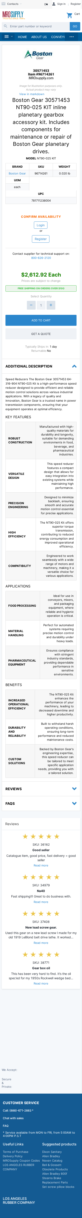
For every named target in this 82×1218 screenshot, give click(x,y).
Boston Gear (17, 173)
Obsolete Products (55, 1169)
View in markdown (31, 94)
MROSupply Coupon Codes (21, 1160)
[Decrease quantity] (31, 305)
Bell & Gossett (51, 1165)
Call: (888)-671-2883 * (18, 1110)
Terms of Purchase (15, 1152)
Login (41, 225)
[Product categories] (8, 36)
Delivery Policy (13, 1156)
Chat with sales (13, 1118)
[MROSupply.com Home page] (13, 15)
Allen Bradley (51, 1156)
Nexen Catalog (52, 1160)
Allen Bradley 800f (54, 1173)
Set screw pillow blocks (58, 1186)
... (71, 35)
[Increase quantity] (51, 305)
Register (41, 239)
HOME (22, 37)
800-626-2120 (41, 258)
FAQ (6, 1125)
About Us (39, 37)
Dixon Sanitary (52, 1152)
